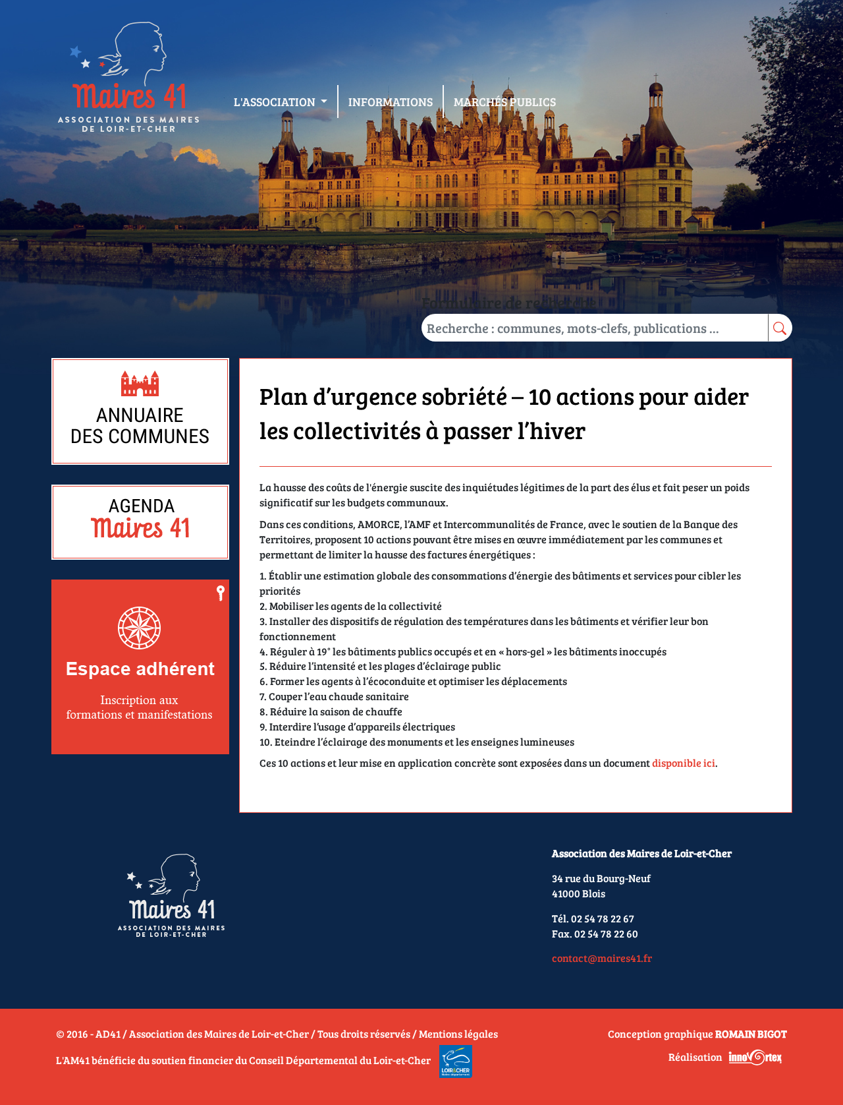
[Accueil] (127, 79)
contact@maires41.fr (602, 958)
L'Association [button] (276, 101)
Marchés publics (505, 101)
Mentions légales (458, 1033)
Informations (390, 101)
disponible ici (683, 762)
